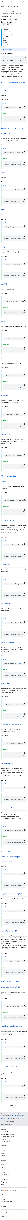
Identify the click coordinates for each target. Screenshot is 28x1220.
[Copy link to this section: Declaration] (9, 100)
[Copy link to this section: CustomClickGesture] (20, 982)
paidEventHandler (7, 643)
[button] (14, 49)
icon (2, 173)
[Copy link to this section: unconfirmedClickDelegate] (21, 857)
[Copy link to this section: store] (6, 321)
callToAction (5, 134)
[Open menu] (2, 2)
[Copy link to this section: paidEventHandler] (15, 643)
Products (8, 11)
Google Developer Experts (7, 1136)
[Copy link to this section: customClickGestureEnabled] (22, 987)
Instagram (3, 1153)
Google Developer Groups (7, 1134)
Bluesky (3, 1150)
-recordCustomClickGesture (11, 1067)
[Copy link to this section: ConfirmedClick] (16, 851)
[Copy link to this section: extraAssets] (11, 565)
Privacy (7, 1212)
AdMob (14, 2)
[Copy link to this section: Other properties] (17, 476)
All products (4, 1206)
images (3, 247)
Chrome (3, 1169)
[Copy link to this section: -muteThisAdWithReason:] (20, 808)
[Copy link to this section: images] (7, 247)
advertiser (4, 395)
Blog (2, 1148)
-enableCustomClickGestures (11, 1026)
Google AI (3, 1204)
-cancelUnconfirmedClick (10, 931)
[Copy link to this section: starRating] (10, 284)
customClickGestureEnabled (11, 987)
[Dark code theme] (25, 57)
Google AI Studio (5, 1174)
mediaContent (6, 434)
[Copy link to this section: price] (6, 358)
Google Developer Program (7, 1131)
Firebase (3, 1172)
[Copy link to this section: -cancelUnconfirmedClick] (20, 931)
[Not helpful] (13, 17)
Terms (2, 1212)
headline (4, 90)
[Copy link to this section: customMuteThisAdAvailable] (22, 724)
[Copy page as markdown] (8, 25)
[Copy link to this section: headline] (8, 90)
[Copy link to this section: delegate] (9, 481)
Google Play (4, 1182)
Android (3, 1167)
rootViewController (8, 520)
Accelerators (4, 1139)
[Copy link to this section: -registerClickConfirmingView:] (24, 894)
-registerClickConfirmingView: (11, 894)
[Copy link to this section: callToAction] (11, 134)
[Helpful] (11, 17)
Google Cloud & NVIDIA (6, 1141)
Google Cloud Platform (6, 1201)
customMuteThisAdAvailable (11, 724)
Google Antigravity (5, 1177)
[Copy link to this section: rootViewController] (16, 520)
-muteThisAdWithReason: (10, 808)
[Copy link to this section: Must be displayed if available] (2, 85)
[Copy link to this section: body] (6, 210)
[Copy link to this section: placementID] (11, 684)
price (3, 358)
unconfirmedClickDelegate (10, 857)
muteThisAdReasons (8, 763)
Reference (18, 13)
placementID (5, 684)
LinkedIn (3, 1155)
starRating (4, 284)
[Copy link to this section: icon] (5, 173)
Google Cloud (4, 1179)
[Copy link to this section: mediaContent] (13, 434)
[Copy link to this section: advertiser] (10, 395)
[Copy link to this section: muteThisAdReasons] (17, 763)
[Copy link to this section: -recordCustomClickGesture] (23, 1067)
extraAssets (5, 565)
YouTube (3, 1160)
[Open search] (20, 2)
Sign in (24, 1)
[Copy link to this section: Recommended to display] (24, 128)
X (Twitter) (4, 1158)
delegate (4, 481)
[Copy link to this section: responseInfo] (12, 604)
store (3, 321)
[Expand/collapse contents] (10, 29)
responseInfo (6, 604)
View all (3, 1184)
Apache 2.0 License (5, 1118)
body (3, 210)
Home (2, 11)
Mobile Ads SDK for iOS (9, 7)
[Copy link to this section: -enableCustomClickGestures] (23, 1026)
